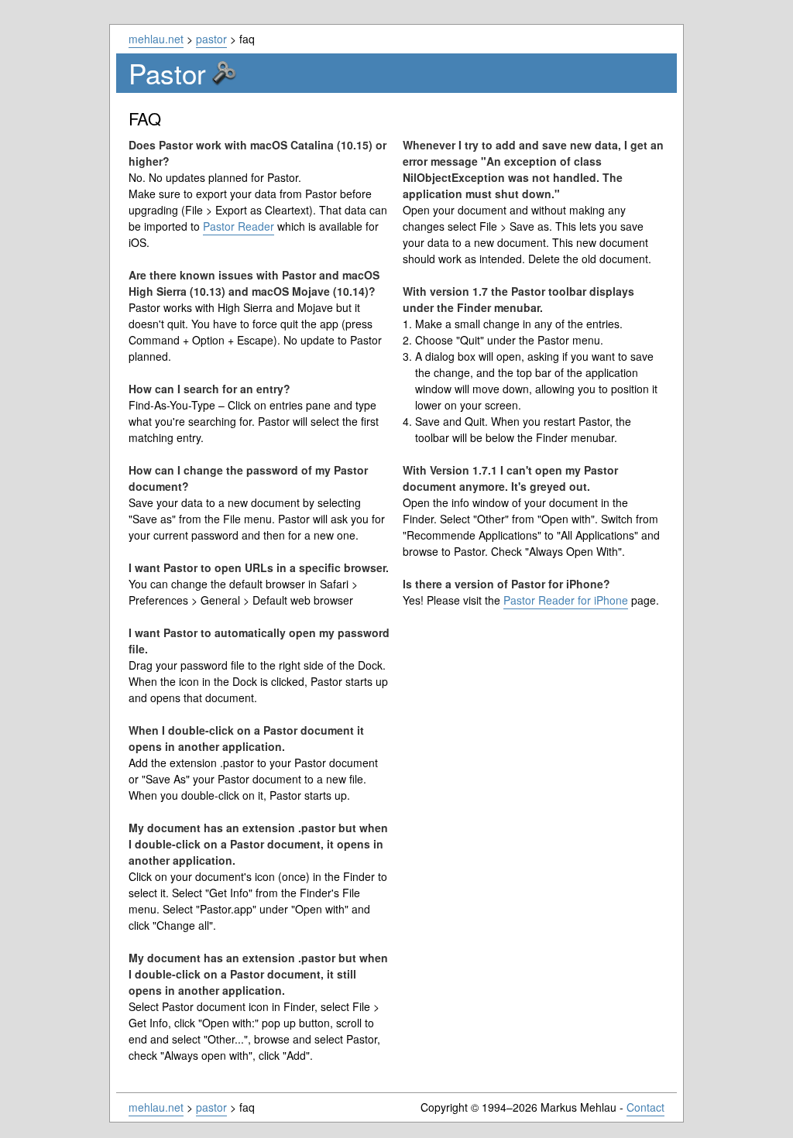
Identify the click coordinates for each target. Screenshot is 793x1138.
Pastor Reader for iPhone (565, 600)
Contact (645, 1107)
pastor (211, 38)
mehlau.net (156, 38)
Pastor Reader (238, 226)
